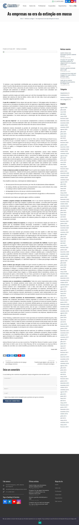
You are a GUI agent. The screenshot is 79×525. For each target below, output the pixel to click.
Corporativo (58, 494)
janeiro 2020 (63, 276)
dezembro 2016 (64, 357)
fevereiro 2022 (64, 221)
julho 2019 (63, 289)
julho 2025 (63, 131)
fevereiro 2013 (64, 427)
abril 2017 (63, 348)
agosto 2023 (63, 182)
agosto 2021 (63, 234)
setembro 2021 (64, 232)
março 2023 (63, 193)
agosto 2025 (63, 129)
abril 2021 (63, 243)
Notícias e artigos (65, 97)
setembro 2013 (64, 422)
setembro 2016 (64, 363)
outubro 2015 (64, 387)
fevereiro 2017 (64, 352)
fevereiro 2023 (64, 195)
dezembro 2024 (64, 147)
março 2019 (63, 298)
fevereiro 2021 (64, 247)
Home (56, 484)
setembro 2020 (64, 258)
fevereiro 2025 (64, 142)
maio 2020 (63, 267)
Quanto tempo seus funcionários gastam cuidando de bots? (68, 54)
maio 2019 (63, 293)
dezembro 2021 (64, 225)
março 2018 (63, 324)
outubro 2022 (64, 203)
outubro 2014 (64, 413)
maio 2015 (63, 398)
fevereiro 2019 (64, 300)
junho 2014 (63, 416)
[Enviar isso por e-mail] (4, 355)
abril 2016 (63, 374)
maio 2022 (63, 214)
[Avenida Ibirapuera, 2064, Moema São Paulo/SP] (4, 486)
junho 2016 (63, 370)
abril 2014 (63, 418)
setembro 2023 (64, 179)
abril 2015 (63, 400)
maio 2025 (63, 136)
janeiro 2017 (63, 354)
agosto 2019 (63, 287)
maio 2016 (63, 372)
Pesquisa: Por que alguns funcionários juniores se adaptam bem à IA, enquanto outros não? (68, 62)
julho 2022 (63, 210)
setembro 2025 (64, 127)
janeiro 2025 (63, 144)
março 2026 (63, 116)
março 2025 (63, 140)
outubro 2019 (64, 282)
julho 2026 (63, 109)
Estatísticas (63, 95)
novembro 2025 (64, 123)
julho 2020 (63, 263)
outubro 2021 (64, 230)
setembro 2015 (64, 389)
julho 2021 (63, 236)
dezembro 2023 (64, 173)
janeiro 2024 (63, 171)
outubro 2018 (64, 308)
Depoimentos (64, 93)
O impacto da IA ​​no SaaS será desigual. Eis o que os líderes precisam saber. (68, 75)
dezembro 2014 (64, 409)
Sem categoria (64, 99)
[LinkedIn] (69, 1)
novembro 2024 (64, 149)
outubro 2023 (64, 177)
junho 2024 (63, 160)
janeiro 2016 (63, 381)
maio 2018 (63, 319)
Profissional (58, 491)
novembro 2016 (64, 359)
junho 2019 (63, 291)
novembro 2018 (64, 306)
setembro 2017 (64, 337)
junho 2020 (63, 265)
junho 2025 (63, 134)
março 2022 (63, 219)
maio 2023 (63, 188)
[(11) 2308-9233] (4, 492)
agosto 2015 (63, 392)
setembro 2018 (64, 311)
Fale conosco (58, 501)
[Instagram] (74, 1)
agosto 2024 (63, 155)
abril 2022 (63, 217)
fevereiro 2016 (64, 378)
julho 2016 (63, 368)
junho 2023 (63, 186)
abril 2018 (63, 322)
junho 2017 (63, 343)
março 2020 (63, 271)
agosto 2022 (63, 208)
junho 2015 (63, 396)
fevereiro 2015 (64, 405)
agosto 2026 (63, 107)
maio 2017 (63, 346)
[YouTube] (72, 1)
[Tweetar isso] (12, 355)
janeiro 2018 (63, 328)
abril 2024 (63, 164)
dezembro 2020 (64, 252)
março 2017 (63, 350)
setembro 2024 (64, 153)
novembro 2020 (64, 254)
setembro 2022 (64, 206)
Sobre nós (57, 488)
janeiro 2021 (63, 249)
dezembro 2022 (64, 199)
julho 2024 (63, 158)
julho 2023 (63, 184)
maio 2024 (63, 162)
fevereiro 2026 (64, 118)
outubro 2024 (64, 151)
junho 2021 (63, 238)
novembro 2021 (64, 228)
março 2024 (63, 166)
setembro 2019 (64, 284)
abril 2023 (63, 190)
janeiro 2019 (63, 302)
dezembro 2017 (64, 330)
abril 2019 (63, 295)
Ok (40, 522)
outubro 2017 (64, 335)
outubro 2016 (64, 361)
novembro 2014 (64, 411)
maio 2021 (63, 241)
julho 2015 (63, 394)
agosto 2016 (63, 365)
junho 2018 (63, 317)
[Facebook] (66, 1)
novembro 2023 (64, 175)
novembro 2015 (64, 385)
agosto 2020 (63, 260)
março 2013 (63, 424)
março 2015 (63, 403)
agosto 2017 (63, 339)
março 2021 (63, 245)
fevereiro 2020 (64, 273)
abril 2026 (63, 114)
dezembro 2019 (64, 278)
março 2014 (63, 420)
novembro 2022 (64, 201)
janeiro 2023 (63, 197)
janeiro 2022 (63, 223)
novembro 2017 (64, 333)
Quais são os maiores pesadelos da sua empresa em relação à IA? (67, 81)
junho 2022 (63, 212)
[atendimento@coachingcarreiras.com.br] (4, 489)
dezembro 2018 (64, 304)
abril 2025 (63, 138)
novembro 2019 (64, 280)
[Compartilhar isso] (8, 355)
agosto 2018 (63, 313)
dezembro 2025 (64, 120)
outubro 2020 (64, 256)
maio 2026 (63, 112)
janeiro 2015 (63, 407)
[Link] (11, 6)
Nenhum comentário (22, 49)
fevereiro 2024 (64, 169)
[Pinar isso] (19, 355)
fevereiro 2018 (64, 326)
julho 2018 (63, 315)
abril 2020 (63, 269)
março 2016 (63, 376)
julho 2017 (63, 341)
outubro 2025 (64, 125)
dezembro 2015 (64, 383)
